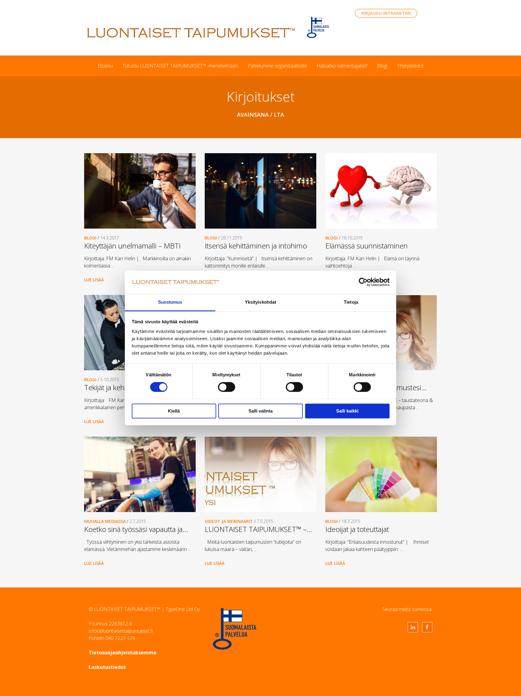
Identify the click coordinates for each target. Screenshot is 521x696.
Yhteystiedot (410, 65)
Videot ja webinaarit (229, 521)
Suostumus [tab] (170, 302)
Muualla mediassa (105, 521)
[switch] (226, 387)
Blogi (382, 65)
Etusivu (105, 65)
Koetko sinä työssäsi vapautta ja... (136, 529)
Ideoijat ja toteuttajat (357, 529)
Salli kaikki (347, 410)
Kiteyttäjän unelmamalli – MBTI (132, 246)
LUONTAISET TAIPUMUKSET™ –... (258, 529)
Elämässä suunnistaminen (366, 246)
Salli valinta (260, 410)
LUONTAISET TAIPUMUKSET (191, 32)
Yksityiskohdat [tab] (260, 302)
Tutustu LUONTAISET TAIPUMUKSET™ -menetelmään (180, 65)
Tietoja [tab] (351, 302)
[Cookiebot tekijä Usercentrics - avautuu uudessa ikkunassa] (363, 282)
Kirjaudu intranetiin (386, 13)
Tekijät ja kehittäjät (112, 387)
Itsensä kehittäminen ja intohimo (256, 246)
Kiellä (174, 410)
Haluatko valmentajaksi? (342, 65)
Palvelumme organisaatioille (277, 65)
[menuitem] (105, 65)
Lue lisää (94, 280)
